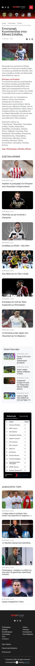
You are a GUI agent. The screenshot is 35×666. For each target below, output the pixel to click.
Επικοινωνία (6, 652)
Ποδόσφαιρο (12, 23)
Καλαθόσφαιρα (7, 632)
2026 (15, 659)
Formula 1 (5, 639)
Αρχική (4, 23)
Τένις (3, 636)
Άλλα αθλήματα (28, 634)
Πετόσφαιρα (6, 634)
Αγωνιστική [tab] (23, 416)
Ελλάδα (19, 23)
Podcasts (26, 629)
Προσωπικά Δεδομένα (9, 648)
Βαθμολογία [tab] (11, 416)
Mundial (4, 629)
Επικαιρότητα (27, 632)
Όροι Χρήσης (6, 644)
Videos (25, 627)
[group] (4, 14)
